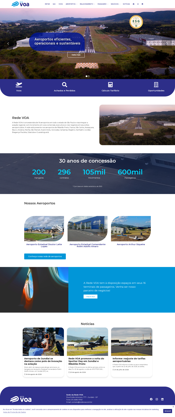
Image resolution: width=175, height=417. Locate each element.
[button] (45, 256)
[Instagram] (156, 399)
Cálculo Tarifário (110, 90)
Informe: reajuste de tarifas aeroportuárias (129, 360)
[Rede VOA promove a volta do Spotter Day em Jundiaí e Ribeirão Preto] (87, 341)
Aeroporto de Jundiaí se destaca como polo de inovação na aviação (43, 361)
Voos (18, 90)
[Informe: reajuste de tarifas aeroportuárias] (131, 341)
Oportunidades (156, 90)
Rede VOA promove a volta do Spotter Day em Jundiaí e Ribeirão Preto (86, 361)
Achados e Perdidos (64, 90)
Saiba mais (66, 55)
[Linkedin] (162, 399)
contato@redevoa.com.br (81, 402)
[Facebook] (151, 399)
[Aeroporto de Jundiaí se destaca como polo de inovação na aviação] (43, 341)
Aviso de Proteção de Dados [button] (14, 412)
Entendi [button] (168, 411)
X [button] (173, 406)
